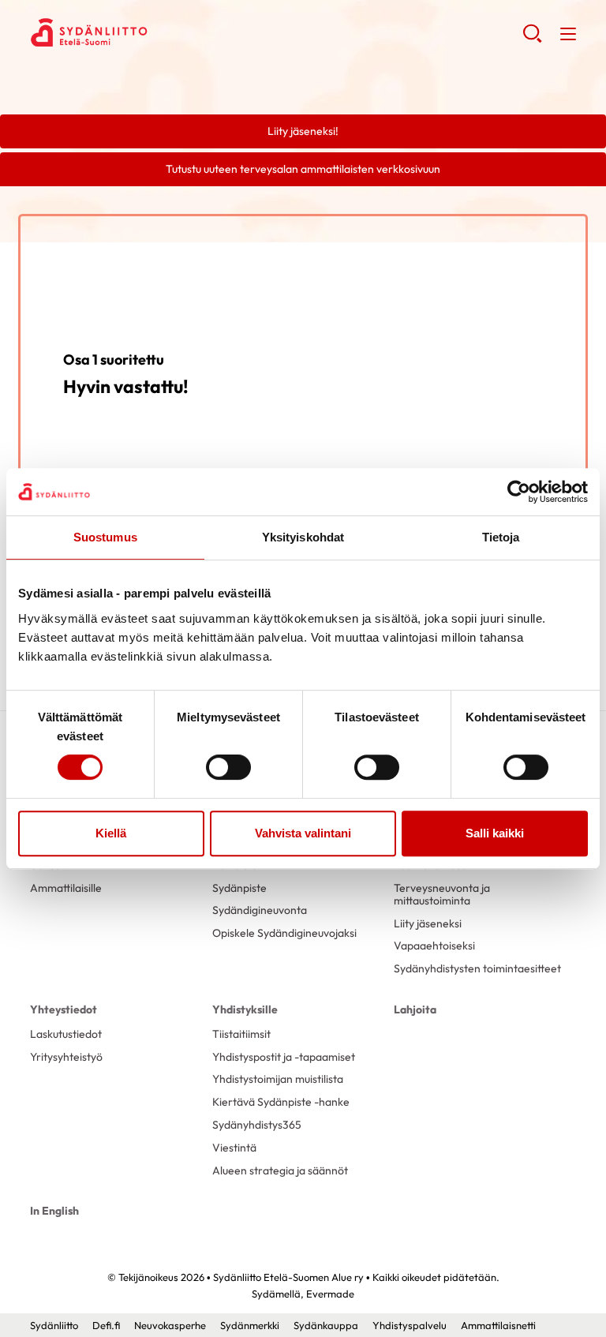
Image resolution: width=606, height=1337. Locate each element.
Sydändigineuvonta (259, 910)
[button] (532, 39)
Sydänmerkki (249, 1325)
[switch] (228, 767)
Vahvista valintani (303, 833)
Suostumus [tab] (105, 537)
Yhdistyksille (245, 1009)
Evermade (330, 1293)
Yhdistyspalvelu (409, 1325)
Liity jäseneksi (428, 923)
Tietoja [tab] (501, 537)
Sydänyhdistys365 (256, 1125)
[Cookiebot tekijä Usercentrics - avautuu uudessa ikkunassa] (519, 492)
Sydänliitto (54, 1325)
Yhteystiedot (63, 1009)
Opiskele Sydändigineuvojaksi (284, 933)
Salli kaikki (495, 833)
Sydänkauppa (326, 1325)
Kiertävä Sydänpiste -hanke (281, 1102)
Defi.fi (106, 1325)
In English (54, 1211)
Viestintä (234, 1147)
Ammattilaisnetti (498, 1325)
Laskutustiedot (66, 1034)
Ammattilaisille (66, 888)
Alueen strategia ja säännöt (280, 1170)
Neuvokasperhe (170, 1325)
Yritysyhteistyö (66, 1057)
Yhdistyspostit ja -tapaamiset (283, 1057)
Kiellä (110, 833)
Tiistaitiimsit (241, 1034)
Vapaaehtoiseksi (434, 945)
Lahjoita (415, 1009)
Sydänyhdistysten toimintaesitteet (477, 968)
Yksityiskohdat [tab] (303, 537)
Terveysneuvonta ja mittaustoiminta (442, 894)
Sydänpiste (239, 888)
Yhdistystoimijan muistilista (277, 1079)
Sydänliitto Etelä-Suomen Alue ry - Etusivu (156, 32)
